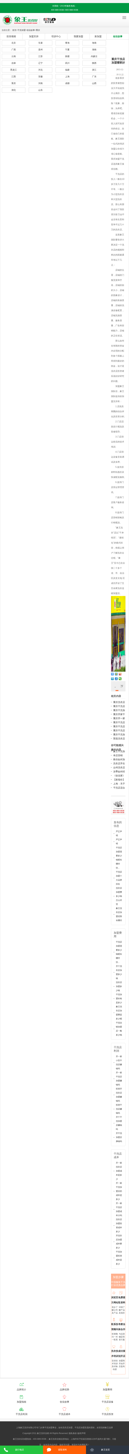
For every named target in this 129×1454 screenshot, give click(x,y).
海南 (94, 43)
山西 (94, 83)
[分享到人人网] (116, 678)
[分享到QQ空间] (116, 674)
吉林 (13, 63)
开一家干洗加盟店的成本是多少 (119, 1191)
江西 (13, 76)
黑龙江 (13, 70)
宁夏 (67, 49)
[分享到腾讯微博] (112, 678)
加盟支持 (33, 36)
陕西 (94, 63)
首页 (14, 30)
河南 (40, 83)
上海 (67, 76)
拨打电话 (19, 1449)
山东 (40, 90)
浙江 (94, 70)
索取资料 (62, 1449)
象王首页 (105, 1449)
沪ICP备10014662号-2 (96, 1433)
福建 (67, 70)
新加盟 (98, 36)
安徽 (40, 76)
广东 (94, 76)
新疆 (67, 56)
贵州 (40, 49)
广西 (13, 49)
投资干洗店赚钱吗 (119, 1109)
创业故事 (31, 30)
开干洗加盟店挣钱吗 (119, 1137)
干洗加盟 (21, 30)
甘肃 (40, 43)
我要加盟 (78, 36)
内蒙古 (94, 56)
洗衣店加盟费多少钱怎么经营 (119, 896)
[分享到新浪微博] (120, 674)
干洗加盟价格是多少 (119, 998)
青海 (67, 43)
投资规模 (11, 36)
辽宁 (40, 63)
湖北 (13, 90)
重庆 (38, 30)
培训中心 (56, 36)
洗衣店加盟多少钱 (119, 986)
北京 (13, 43)
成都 (67, 83)
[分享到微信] (120, 678)
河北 (40, 70)
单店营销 (118, 755)
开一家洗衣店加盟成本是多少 (119, 1171)
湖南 (94, 49)
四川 (67, 63)
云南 (13, 56)
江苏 (40, 56)
